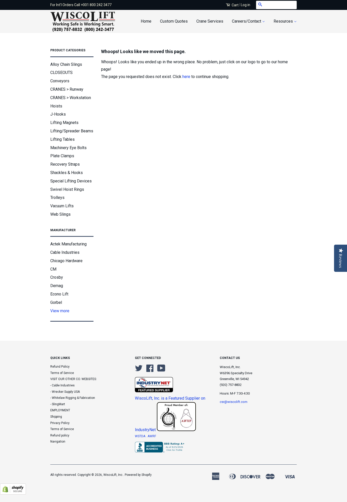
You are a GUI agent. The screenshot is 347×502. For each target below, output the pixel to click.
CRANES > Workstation (70, 97)
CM (53, 269)
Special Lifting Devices (71, 181)
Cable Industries (65, 252)
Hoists (56, 106)
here (186, 76)
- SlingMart (57, 404)
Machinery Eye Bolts (68, 147)
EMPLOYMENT (60, 410)
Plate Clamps (62, 155)
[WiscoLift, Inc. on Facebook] (150, 370)
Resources (284, 21)
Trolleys (57, 197)
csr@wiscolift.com (233, 402)
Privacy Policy (60, 423)
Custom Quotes (174, 21)
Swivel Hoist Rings (67, 189)
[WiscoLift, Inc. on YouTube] (161, 370)
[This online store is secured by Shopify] (13, 493)
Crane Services (209, 21)
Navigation (57, 441)
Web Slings (60, 214)
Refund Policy (60, 366)
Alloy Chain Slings (66, 64)
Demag (56, 285)
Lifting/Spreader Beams (71, 131)
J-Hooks (58, 114)
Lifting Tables (62, 139)
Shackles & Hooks (66, 172)
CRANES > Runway (66, 89)
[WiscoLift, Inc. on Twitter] (139, 370)
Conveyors (59, 81)
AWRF (152, 436)
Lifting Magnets (64, 122)
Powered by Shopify (138, 475)
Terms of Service (62, 373)
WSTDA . (141, 436)
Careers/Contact (247, 21)
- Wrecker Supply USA (65, 392)
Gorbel (56, 302)
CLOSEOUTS (61, 72)
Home (146, 21)
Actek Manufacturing (68, 244)
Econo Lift (59, 294)
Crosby (56, 277)
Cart (235, 5)
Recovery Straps (65, 164)
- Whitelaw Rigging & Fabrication (72, 398)
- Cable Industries (62, 385)
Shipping (56, 416)
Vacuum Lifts (62, 205)
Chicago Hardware (66, 260)
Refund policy (59, 435)
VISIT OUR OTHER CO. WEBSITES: (73, 379)
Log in (245, 5)
